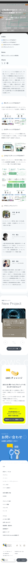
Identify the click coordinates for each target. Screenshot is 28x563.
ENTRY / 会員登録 (21, 560)
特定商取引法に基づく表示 (19, 551)
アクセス (5, 516)
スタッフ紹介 (5, 484)
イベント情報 (6, 504)
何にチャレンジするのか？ (9, 40)
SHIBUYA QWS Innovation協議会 (10, 535)
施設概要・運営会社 (7, 525)
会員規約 (5, 496)
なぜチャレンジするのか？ (9, 42)
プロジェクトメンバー (8, 47)
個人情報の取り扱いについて (8, 555)
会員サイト (5, 532)
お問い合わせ (6, 522)
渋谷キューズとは (7, 471)
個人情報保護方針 (6, 553)
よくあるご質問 (6, 519)
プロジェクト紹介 (7, 501)
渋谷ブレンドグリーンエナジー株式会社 (9, 55)
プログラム (5, 475)
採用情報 (5, 529)
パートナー (5, 478)
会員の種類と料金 (7, 493)
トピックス (5, 507)
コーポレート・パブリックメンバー (10, 481)
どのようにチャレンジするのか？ (11, 44)
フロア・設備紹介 (6, 487)
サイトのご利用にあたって (7, 551)
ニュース (5, 511)
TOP (4, 466)
